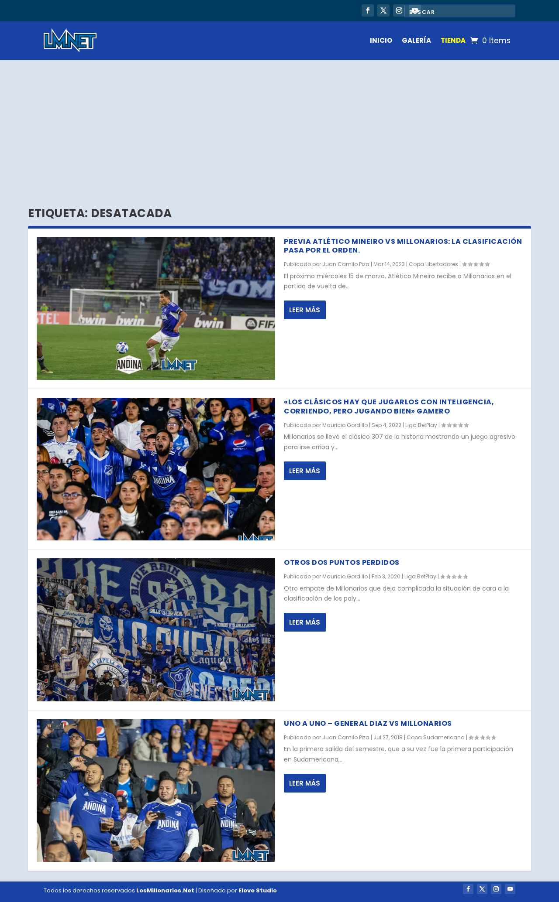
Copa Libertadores (433, 264)
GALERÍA (416, 40)
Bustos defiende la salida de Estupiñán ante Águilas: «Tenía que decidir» (171, 7)
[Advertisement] (279, 125)
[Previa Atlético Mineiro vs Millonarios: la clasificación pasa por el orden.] (156, 308)
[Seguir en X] (383, 10)
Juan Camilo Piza (345, 264)
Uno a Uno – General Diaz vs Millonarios (368, 723)
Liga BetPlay (421, 425)
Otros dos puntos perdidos (342, 562)
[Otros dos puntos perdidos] (156, 629)
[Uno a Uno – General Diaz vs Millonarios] (156, 790)
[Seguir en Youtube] (510, 889)
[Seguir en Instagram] (399, 10)
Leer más (304, 309)
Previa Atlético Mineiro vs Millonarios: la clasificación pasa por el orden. (403, 246)
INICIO (381, 40)
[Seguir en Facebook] (368, 10)
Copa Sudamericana (436, 737)
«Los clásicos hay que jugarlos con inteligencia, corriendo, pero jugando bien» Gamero (389, 406)
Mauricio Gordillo (345, 425)
